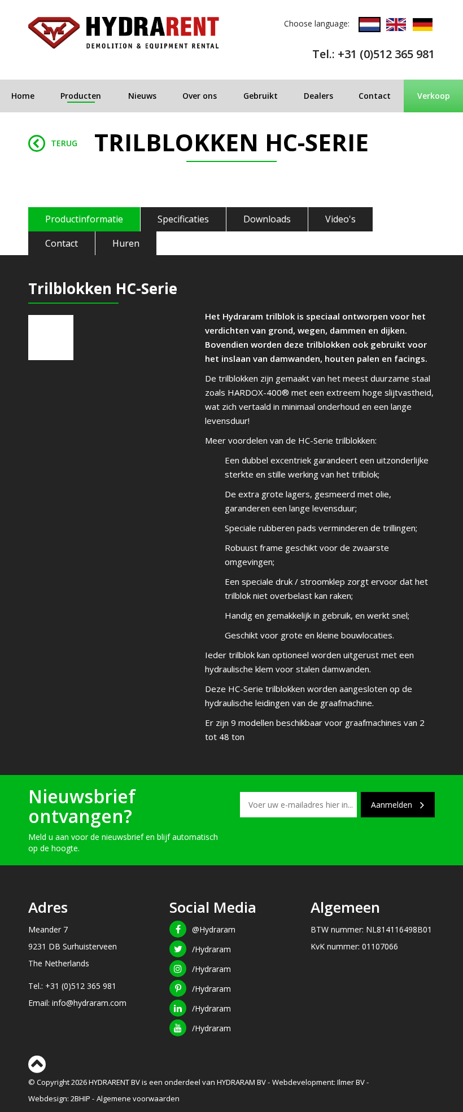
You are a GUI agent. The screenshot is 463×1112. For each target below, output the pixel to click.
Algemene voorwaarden (138, 1098)
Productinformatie (84, 219)
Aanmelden (392, 804)
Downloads (267, 219)
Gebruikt (260, 95)
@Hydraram (213, 929)
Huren (125, 243)
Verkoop (433, 95)
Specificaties (183, 219)
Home (22, 95)
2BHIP (80, 1098)
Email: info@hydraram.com (77, 1002)
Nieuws (142, 95)
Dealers (318, 95)
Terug (64, 143)
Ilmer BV (351, 1082)
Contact (375, 95)
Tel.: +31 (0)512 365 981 (373, 54)
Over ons (199, 95)
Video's (340, 219)
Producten (80, 95)
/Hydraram (211, 949)
